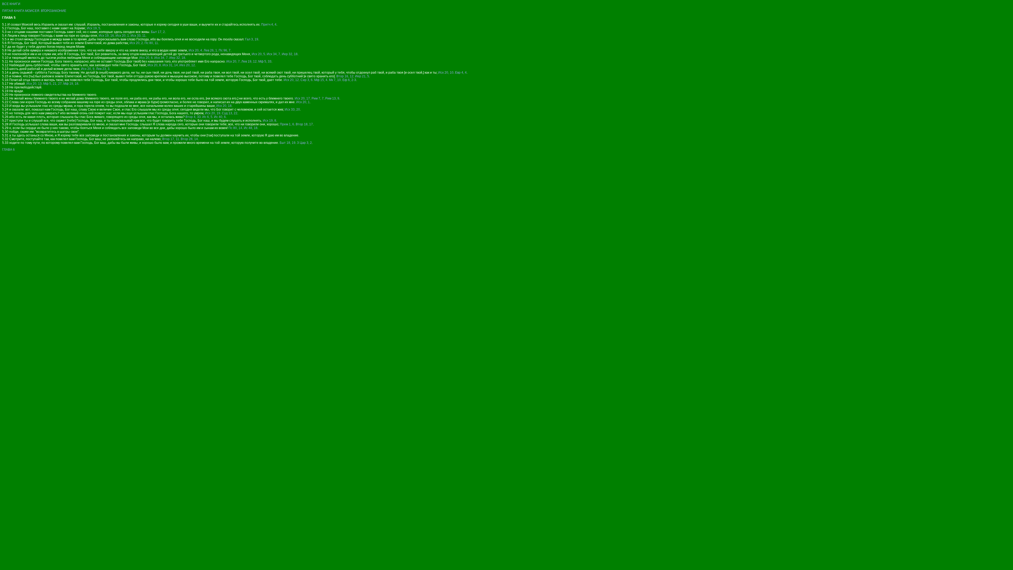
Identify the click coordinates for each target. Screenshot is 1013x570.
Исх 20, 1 (122, 35)
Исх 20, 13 (34, 84)
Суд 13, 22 (229, 113)
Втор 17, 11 (170, 139)
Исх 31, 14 (170, 65)
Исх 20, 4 (195, 50)
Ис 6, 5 (207, 117)
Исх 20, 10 (445, 72)
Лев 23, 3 (102, 69)
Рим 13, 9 (332, 98)
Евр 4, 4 (461, 72)
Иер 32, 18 (290, 54)
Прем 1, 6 (287, 124)
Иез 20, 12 (187, 65)
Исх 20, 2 (136, 43)
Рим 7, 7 (318, 98)
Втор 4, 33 (193, 117)
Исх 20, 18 (224, 106)
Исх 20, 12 (291, 80)
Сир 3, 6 (306, 80)
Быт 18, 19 (287, 143)
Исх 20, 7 (233, 61)
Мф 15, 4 (320, 80)
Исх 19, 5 (93, 28)
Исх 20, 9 (87, 69)
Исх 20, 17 (302, 98)
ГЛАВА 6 (8, 149)
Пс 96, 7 (225, 50)
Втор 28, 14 (189, 139)
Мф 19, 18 (70, 84)
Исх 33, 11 (138, 35)
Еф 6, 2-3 (349, 80)
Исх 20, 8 (154, 65)
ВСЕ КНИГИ (11, 4)
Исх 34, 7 (273, 54)
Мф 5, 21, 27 (52, 84)
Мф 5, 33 (264, 61)
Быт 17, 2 (158, 32)
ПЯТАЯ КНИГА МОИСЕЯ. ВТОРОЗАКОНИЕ (34, 11)
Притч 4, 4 (268, 24)
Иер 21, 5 (362, 76)
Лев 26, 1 (210, 50)
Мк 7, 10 (335, 80)
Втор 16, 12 (344, 76)
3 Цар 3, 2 (304, 143)
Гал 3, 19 (251, 39)
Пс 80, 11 (151, 43)
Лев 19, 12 (249, 61)
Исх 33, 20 (292, 109)
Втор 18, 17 (304, 124)
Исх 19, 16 (106, 35)
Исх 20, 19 (212, 113)
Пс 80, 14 (235, 128)
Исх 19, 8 (269, 120)
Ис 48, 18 (250, 128)
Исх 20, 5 (258, 54)
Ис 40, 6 (220, 117)
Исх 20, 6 (146, 58)
